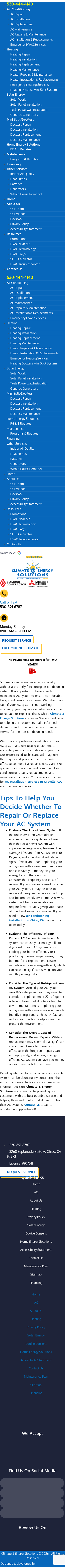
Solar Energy (16, 94)
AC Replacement (21, 24)
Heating (12, 49)
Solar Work (18, 99)
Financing (13, 438)
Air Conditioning (18, 9)
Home (11, 474)
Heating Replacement (25, 64)
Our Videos (17, 214)
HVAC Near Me (20, 244)
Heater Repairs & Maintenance (31, 74)
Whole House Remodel (26, 194)
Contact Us (14, 269)
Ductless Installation (24, 129)
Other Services (17, 169)
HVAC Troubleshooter (25, 264)
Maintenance (16, 154)
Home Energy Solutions (23, 144)
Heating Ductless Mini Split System (33, 89)
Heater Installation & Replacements (34, 79)
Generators (18, 189)
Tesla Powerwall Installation (29, 109)
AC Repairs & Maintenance (28, 34)
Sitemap (36, 1274)
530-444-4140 (20, 277)
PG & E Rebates (20, 423)
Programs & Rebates (24, 159)
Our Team (17, 209)
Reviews (16, 219)
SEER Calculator (21, 259)
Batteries (16, 184)
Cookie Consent (36, 1233)
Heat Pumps (18, 179)
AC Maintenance (21, 29)
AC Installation (20, 19)
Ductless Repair (21, 124)
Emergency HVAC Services (28, 44)
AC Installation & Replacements (31, 39)
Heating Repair (20, 54)
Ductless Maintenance (25, 413)
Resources (14, 234)
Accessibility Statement (26, 229)
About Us (13, 204)
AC (36, 1192)
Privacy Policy (19, 224)
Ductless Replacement (25, 134)
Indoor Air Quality (22, 174)
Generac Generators (24, 388)
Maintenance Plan (36, 1266)
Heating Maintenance (24, 69)
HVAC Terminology (23, 249)
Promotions (18, 239)
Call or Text (8, 602)
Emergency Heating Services (29, 84)
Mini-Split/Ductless (20, 119)
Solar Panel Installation (26, 104)
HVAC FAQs (18, 254)
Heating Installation (23, 59)
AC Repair (17, 14)
